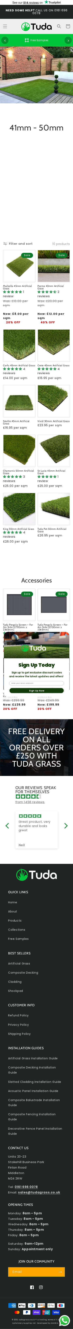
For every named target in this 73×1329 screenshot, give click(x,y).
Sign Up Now (36, 690)
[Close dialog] (66, 635)
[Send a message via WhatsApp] (64, 1320)
